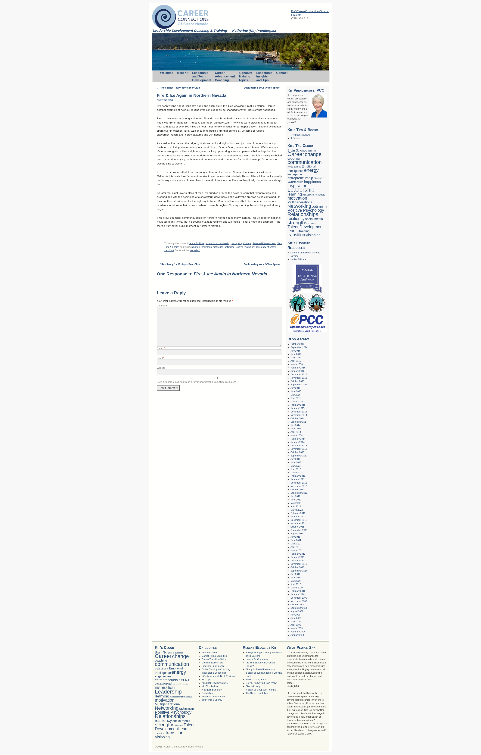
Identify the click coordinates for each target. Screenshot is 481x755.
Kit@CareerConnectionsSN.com (310, 11)
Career (295, 154)
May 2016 (295, 357)
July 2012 (295, 496)
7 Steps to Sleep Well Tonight (261, 689)
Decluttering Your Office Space (263, 87)
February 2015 (298, 405)
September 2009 (299, 608)
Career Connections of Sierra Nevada (183, 746)
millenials (320, 194)
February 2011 (297, 554)
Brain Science (297, 150)
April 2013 (295, 469)
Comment (162, 305)
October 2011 (297, 526)
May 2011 (295, 543)
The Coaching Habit (256, 679)
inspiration (206, 247)
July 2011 (295, 537)
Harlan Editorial (298, 259)
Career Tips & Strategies (214, 656)
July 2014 (295, 425)
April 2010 (295, 584)
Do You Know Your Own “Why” (261, 683)
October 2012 (297, 489)
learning (294, 194)
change (196, 247)
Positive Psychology (245, 247)
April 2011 (295, 547)
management (308, 195)
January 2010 (297, 594)
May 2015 (295, 394)
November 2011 (298, 523)
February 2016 (298, 367)
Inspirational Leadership (218, 243)
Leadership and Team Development (201, 76)
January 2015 (297, 408)
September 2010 (299, 570)
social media (314, 219)
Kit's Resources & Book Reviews (218, 676)
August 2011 (296, 533)
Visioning (313, 235)
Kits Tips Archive (210, 686)
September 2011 (298, 530)
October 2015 (297, 381)
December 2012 (298, 482)
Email (160, 358)
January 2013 (297, 479)
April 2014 (295, 432)
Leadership (300, 189)
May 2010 (295, 581)
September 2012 (299, 493)
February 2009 (298, 631)
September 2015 (299, 384)
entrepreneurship (300, 178)
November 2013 (298, 449)
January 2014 (297, 442)
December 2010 (298, 560)
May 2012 (295, 503)
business (312, 151)
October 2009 (297, 604)
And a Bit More (196, 243)
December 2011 (298, 520)
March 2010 (296, 587)
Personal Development (264, 243)
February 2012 (298, 513)
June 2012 (295, 499)
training (304, 231)
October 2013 (297, 452)
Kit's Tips (294, 138)
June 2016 (295, 354)
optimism (229, 247)
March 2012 (296, 510)
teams (293, 230)
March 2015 (296, 401)
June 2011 (295, 540)
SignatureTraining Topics (246, 76)
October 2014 (297, 418)
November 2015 (298, 378)
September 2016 (299, 347)
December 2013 (298, 445)
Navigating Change (241, 243)
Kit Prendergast (165, 100)
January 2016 (297, 371)
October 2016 (297, 344)
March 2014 (296, 435)
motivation (218, 247)
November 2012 (298, 486)
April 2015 (295, 398)
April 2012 (295, 506)
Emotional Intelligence (213, 666)
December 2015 (298, 374)
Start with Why (253, 686)
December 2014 (298, 411)
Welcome (166, 72)
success (312, 223)
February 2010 (298, 591)
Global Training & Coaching (216, 669)
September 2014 (299, 422)
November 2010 (298, 564)
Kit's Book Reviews (300, 134)
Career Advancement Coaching (225, 76)
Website (161, 368)
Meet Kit (182, 72)
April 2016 (295, 361)
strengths (271, 247)
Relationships (302, 214)
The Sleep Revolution (257, 693)
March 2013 (296, 472)
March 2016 (296, 364)
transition (169, 250)
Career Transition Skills (214, 659)
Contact (281, 72)
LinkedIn (296, 14)
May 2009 (295, 621)
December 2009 (298, 598)
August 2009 (296, 611)
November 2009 (298, 601)
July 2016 (295, 350)
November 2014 (298, 415)
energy (311, 170)
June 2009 (295, 618)
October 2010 (297, 567)
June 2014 (295, 428)
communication (304, 162)
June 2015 (295, 391)
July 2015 (295, 388)
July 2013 (295, 459)
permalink (195, 250)
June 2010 (295, 577)
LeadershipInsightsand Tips (264, 76)
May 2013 (295, 466)
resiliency (261, 247)
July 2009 (295, 614)
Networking (299, 206)
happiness (312, 182)
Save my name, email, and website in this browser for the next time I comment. (196, 382)
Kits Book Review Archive (215, 683)
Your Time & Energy (212, 700)
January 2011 (297, 557)
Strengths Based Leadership (260, 669)
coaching (293, 158)
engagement (295, 174)
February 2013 (298, 476)
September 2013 (299, 455)
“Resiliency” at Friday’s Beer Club (178, 87)
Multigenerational (300, 202)
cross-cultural (294, 166)
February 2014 (298, 438)
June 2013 (295, 462)
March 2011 (296, 550)
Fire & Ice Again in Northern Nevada (191, 95)
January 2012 (297, 516)
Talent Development (305, 226)
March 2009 (296, 628)
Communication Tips (212, 662)
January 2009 (297, 635)
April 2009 (295, 625)
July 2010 (295, 574)
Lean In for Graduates (257, 659)
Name (161, 348)
